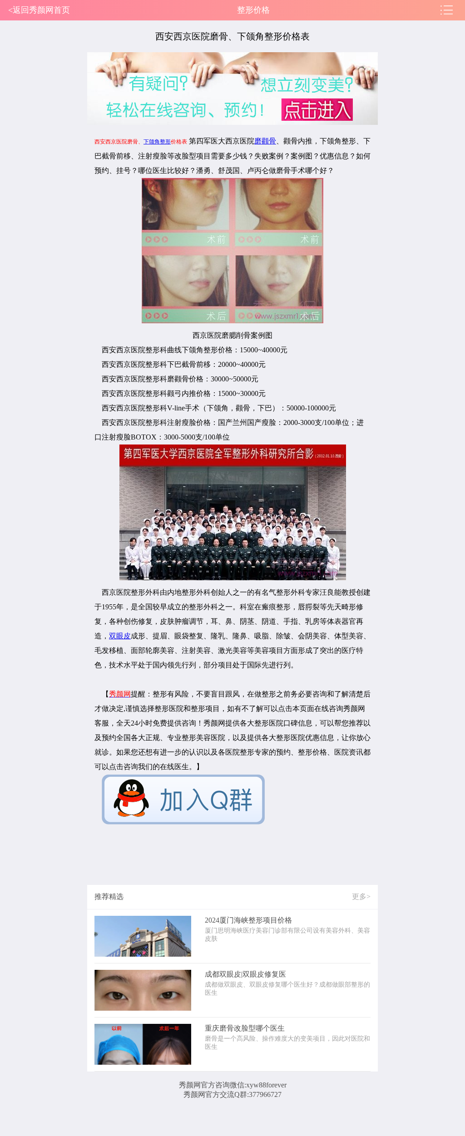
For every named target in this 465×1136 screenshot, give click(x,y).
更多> (361, 896)
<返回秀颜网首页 (39, 10)
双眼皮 (120, 636)
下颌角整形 (157, 141)
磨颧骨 (265, 141)
